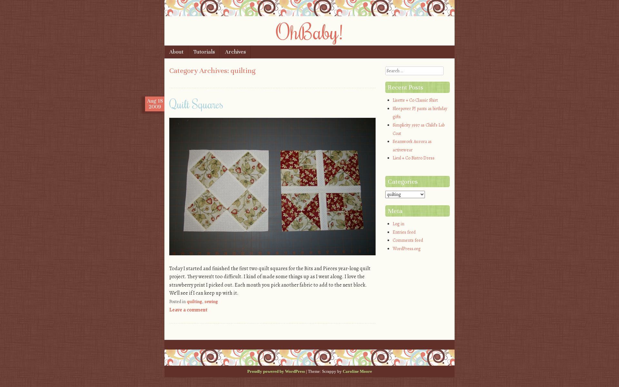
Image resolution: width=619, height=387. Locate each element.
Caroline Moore (357, 371)
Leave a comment (188, 309)
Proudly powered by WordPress (276, 371)
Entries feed (404, 232)
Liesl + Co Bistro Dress (414, 158)
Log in (398, 224)
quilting (194, 302)
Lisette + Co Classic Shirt (415, 100)
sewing (211, 302)
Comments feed (408, 240)
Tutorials (204, 51)
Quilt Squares (196, 104)
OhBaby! (309, 31)
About (176, 51)
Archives (235, 51)
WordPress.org (407, 249)
